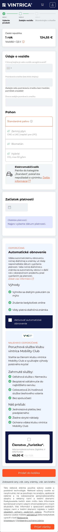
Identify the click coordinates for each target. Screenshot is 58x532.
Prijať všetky (42, 526)
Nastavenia (22, 518)
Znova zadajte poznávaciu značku (20, 96)
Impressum (9, 520)
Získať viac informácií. (19, 278)
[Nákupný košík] (42, 4)
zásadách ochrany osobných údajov (23, 512)
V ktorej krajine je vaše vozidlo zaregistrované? (25, 62)
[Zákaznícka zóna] (53, 4)
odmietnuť (32, 515)
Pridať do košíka (29, 473)
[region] (29, 530)
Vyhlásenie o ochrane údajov (30, 520)
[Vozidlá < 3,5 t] (23, 41)
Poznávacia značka (21, 76)
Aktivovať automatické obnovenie (27, 322)
